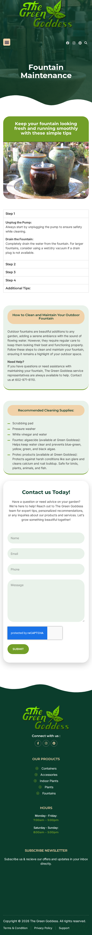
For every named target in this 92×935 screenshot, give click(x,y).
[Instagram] (74, 43)
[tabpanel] (46, 239)
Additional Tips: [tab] (18, 288)
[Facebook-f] (38, 743)
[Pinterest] (80, 43)
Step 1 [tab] (10, 214)
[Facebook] (67, 43)
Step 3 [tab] (11, 272)
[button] (6, 42)
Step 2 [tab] (11, 264)
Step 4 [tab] (11, 280)
